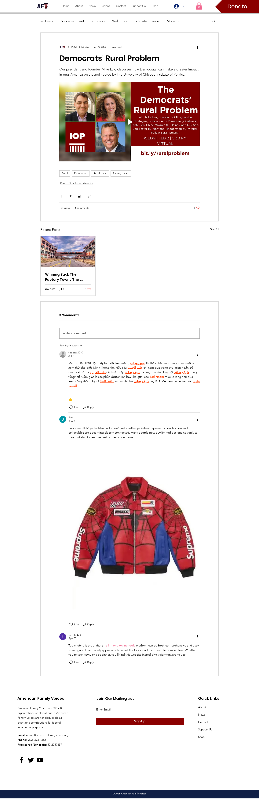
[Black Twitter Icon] (31, 760)
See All (214, 229)
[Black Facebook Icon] (21, 760)
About (202, 707)
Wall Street (120, 21)
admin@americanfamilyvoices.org (47, 735)
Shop (201, 737)
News (201, 714)
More (171, 21)
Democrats (80, 173)
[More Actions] (197, 354)
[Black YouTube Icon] (40, 760)
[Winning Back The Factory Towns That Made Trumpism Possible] (68, 251)
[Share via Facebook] (61, 196)
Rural (65, 173)
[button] (199, 5)
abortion (98, 21)
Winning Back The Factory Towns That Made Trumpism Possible (67, 277)
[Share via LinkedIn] (80, 196)
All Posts (46, 21)
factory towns (121, 173)
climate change (147, 21)
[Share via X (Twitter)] (70, 196)
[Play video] (129, 121)
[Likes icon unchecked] (70, 407)
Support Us (205, 729)
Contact (203, 722)
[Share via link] (89, 196)
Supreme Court (72, 21)
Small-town (100, 173)
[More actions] (197, 47)
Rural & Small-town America (76, 183)
